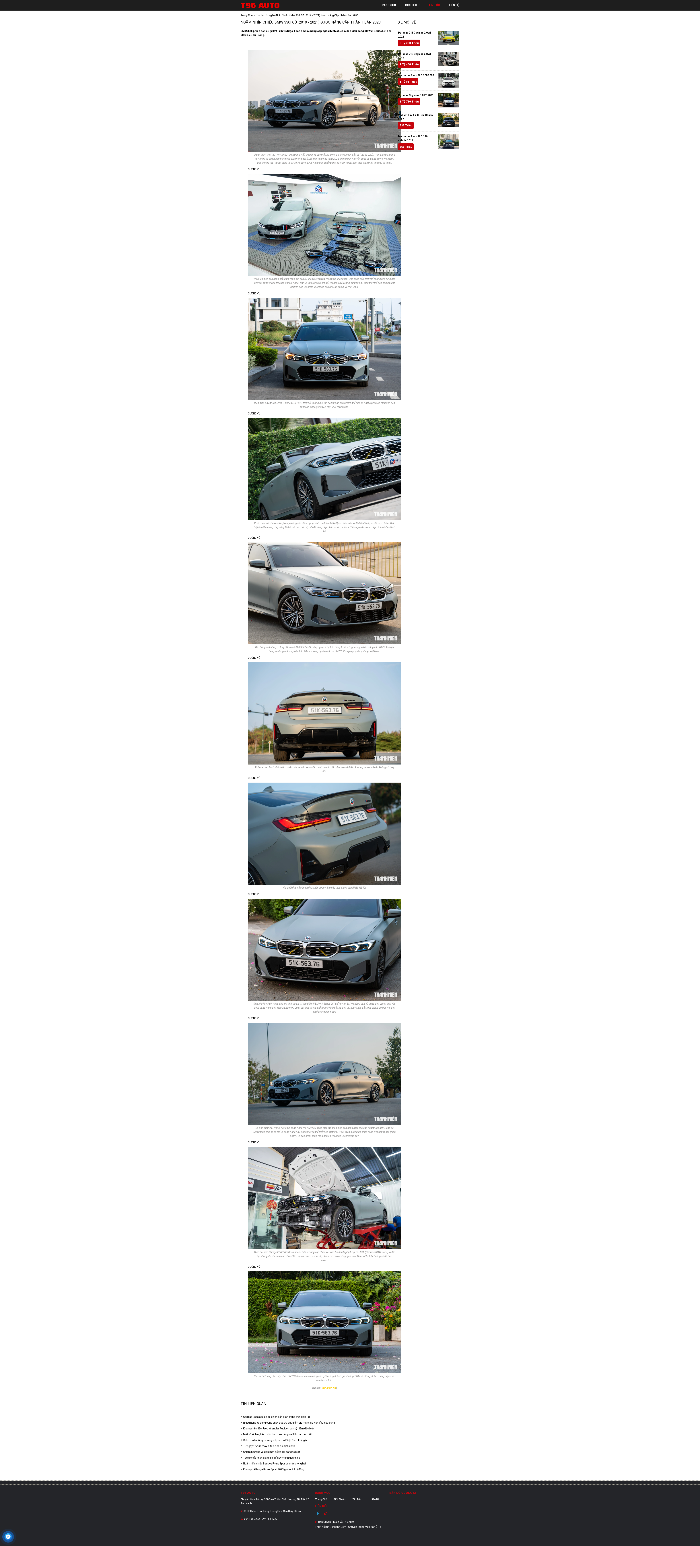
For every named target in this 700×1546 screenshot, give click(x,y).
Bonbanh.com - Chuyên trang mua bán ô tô (355, 1526)
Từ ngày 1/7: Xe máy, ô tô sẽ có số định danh (269, 1446)
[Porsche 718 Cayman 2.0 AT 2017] (448, 59)
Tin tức (356, 1499)
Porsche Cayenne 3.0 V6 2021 (415, 95)
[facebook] (319, 1513)
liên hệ (454, 5)
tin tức (434, 5)
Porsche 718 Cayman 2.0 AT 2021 (414, 34)
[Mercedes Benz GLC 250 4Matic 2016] (448, 141)
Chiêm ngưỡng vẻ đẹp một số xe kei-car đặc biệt (271, 1451)
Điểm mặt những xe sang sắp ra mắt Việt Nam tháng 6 (275, 1440)
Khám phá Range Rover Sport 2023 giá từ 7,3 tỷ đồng (273, 1469)
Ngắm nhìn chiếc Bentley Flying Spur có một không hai (274, 1463)
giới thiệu (412, 5)
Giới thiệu (339, 1499)
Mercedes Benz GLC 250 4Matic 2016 (412, 138)
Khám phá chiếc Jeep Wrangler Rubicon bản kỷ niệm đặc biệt (278, 1428)
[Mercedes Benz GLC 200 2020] (448, 80)
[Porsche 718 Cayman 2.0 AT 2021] (448, 38)
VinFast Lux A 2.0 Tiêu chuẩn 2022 (415, 117)
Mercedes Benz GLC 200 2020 (416, 75)
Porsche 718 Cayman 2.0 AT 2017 (414, 56)
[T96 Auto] (261, 5)
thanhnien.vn (329, 1387)
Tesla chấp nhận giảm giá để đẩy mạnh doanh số (271, 1457)
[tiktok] (326, 1514)
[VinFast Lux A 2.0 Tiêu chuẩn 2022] (448, 120)
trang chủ (388, 5)
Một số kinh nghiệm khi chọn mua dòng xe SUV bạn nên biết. (278, 1434)
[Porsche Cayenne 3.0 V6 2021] (448, 100)
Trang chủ (321, 1499)
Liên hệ (375, 1499)
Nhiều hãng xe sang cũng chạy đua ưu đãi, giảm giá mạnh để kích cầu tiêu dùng (289, 1422)
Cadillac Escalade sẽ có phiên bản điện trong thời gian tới (276, 1416)
